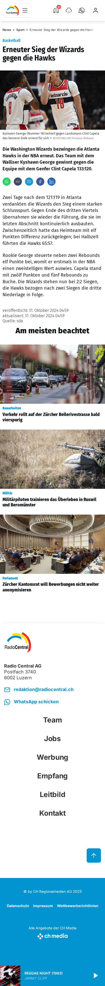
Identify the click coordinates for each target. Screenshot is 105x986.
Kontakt (52, 813)
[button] (81, 10)
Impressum (43, 906)
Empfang (52, 775)
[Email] (29, 181)
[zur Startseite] (12, 10)
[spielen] (95, 976)
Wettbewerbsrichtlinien (77, 906)
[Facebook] (40, 181)
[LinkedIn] (51, 181)
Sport (20, 30)
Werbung (52, 757)
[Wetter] (68, 10)
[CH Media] (52, 935)
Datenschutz (18, 906)
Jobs (52, 738)
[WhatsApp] (7, 181)
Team (52, 720)
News (7, 30)
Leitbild (52, 794)
